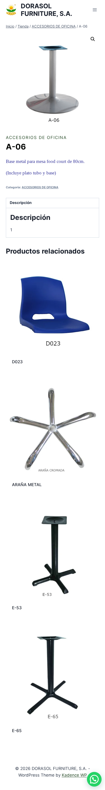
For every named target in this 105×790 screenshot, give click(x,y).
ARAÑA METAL (27, 484)
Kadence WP (74, 775)
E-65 (17, 730)
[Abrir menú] (94, 9)
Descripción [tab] (21, 202)
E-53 (17, 607)
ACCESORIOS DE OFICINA (36, 137)
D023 (17, 361)
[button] (92, 39)
